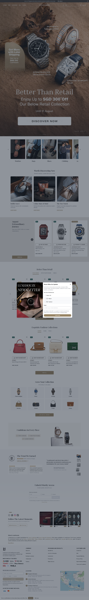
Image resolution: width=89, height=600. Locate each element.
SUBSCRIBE (57, 315)
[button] (64, 312)
